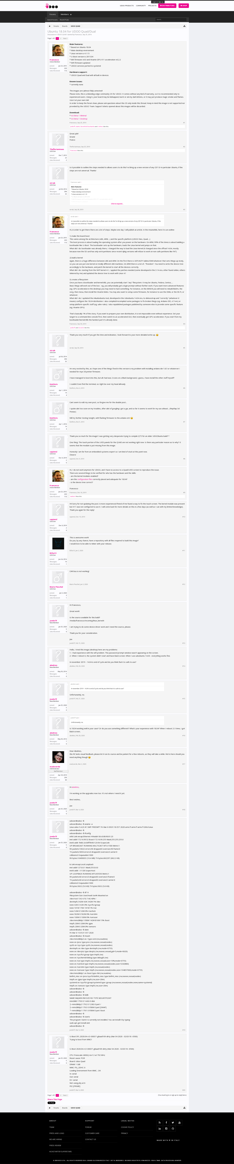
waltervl (73, 496)
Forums (52, 14)
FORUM (88, 1127)
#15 (183, 699)
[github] (173, 1129)
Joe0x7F (72, 126)
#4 (184, 324)
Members (65, 14)
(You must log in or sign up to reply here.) (172, 1095)
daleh (78, 126)
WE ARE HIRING (55, 1139)
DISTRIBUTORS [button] (168, 5)
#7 (184, 422)
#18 (183, 810)
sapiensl (53, 451)
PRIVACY (124, 1133)
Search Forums (52, 20)
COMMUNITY (141, 6)
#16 (183, 736)
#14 (183, 666)
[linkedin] (160, 1129)
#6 (184, 388)
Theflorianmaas (57, 149)
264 (65, 191)
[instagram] (166, 1129)
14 (66, 393)
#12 (183, 584)
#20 (183, 1090)
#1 (184, 123)
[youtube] (179, 1123)
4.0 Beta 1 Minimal (78, 115)
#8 (184, 459)
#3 (184, 210)
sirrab (52, 183)
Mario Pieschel (56, 587)
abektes (53, 665)
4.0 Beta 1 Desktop (79, 118)
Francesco (78, 35)
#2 (184, 147)
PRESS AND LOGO (56, 1133)
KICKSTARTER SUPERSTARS (60, 1151)
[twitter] (173, 1123)
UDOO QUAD (62, 35)
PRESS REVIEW (55, 1145)
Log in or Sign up (157, 2)
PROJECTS (152, 6)
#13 (183, 643)
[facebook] (166, 1123)
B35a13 (53, 553)
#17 (183, 764)
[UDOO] (51, 5)
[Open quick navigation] (184, 26)
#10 (183, 517)
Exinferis (54, 384)
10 (66, 562)
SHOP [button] (184, 5)
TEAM (51, 1127)
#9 (184, 493)
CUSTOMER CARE (92, 1133)
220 (65, 68)
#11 (183, 551)
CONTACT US (90, 1139)
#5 (184, 348)
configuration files (84, 479)
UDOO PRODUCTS (127, 6)
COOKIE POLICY (127, 1127)
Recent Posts (64, 20)
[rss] (160, 1123)
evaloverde (55, 766)
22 (66, 158)
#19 (183, 1030)
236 (65, 777)
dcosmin (81, 328)
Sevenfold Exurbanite (87, 126)
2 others (100, 126)
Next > (65, 38)
